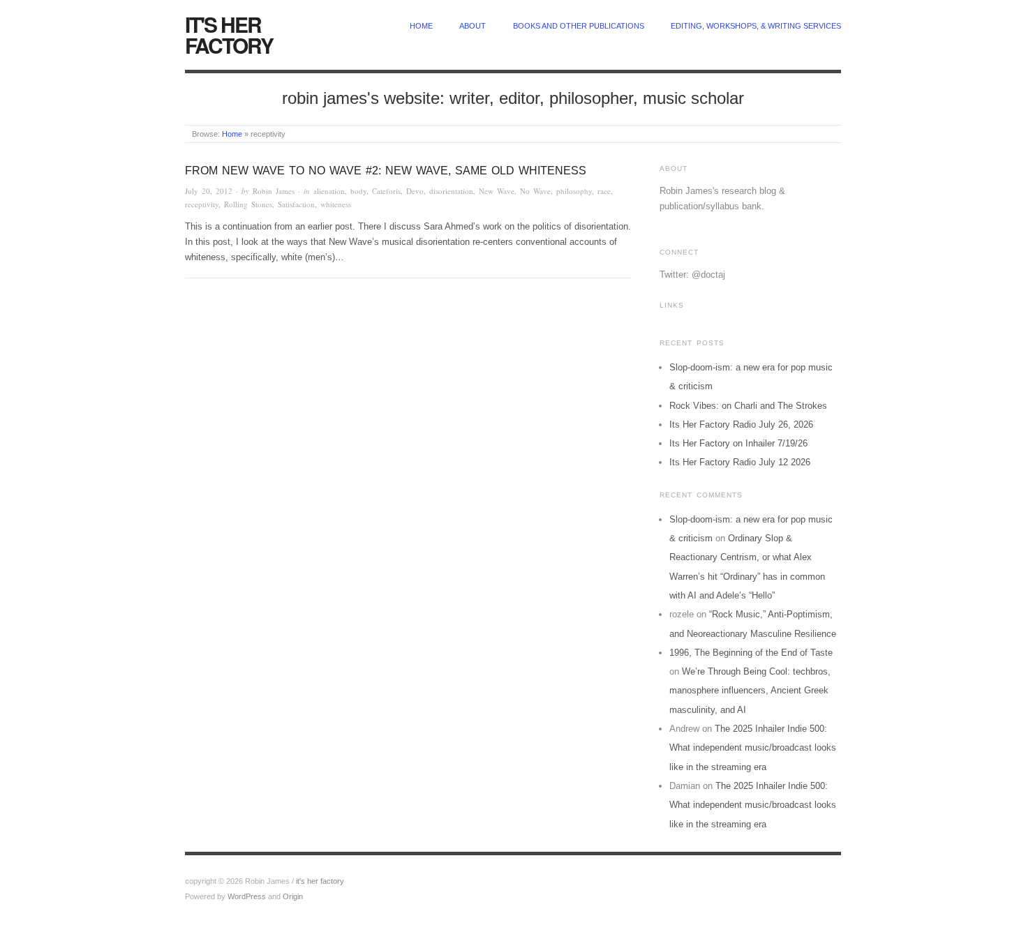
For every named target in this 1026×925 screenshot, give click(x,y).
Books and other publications (578, 26)
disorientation (451, 191)
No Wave (535, 191)
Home (232, 134)
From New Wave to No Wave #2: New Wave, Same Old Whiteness (385, 170)
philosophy (574, 191)
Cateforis (386, 191)
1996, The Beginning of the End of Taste (751, 652)
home (421, 26)
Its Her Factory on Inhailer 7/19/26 (738, 443)
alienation (329, 191)
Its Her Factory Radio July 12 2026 (739, 462)
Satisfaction (296, 204)
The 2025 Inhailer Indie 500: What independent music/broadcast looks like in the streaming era (752, 747)
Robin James (274, 191)
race (604, 191)
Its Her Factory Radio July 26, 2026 (741, 424)
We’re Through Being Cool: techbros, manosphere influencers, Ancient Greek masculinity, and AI (750, 690)
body (358, 191)
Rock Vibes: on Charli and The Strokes (748, 405)
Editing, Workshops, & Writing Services (756, 26)
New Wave (496, 191)
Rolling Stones (248, 204)
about (472, 26)
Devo (415, 191)
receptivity (201, 204)
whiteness (335, 204)
